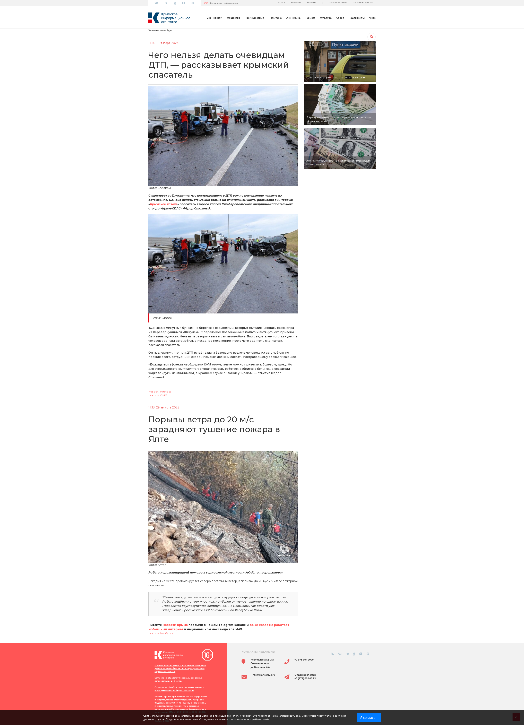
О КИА (281, 2)
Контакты (296, 2)
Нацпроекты (357, 17)
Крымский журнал (363, 2)
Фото (372, 17)
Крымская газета (338, 2)
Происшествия (254, 17)
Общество (233, 17)
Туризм (310, 17)
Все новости (214, 17)
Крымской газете (163, 204)
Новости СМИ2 (157, 395)
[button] (371, 37)
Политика (275, 17)
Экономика (293, 17)
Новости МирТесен (160, 391)
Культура (326, 17)
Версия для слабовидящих (224, 3)
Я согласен (368, 717)
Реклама (311, 2)
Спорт (340, 17)
